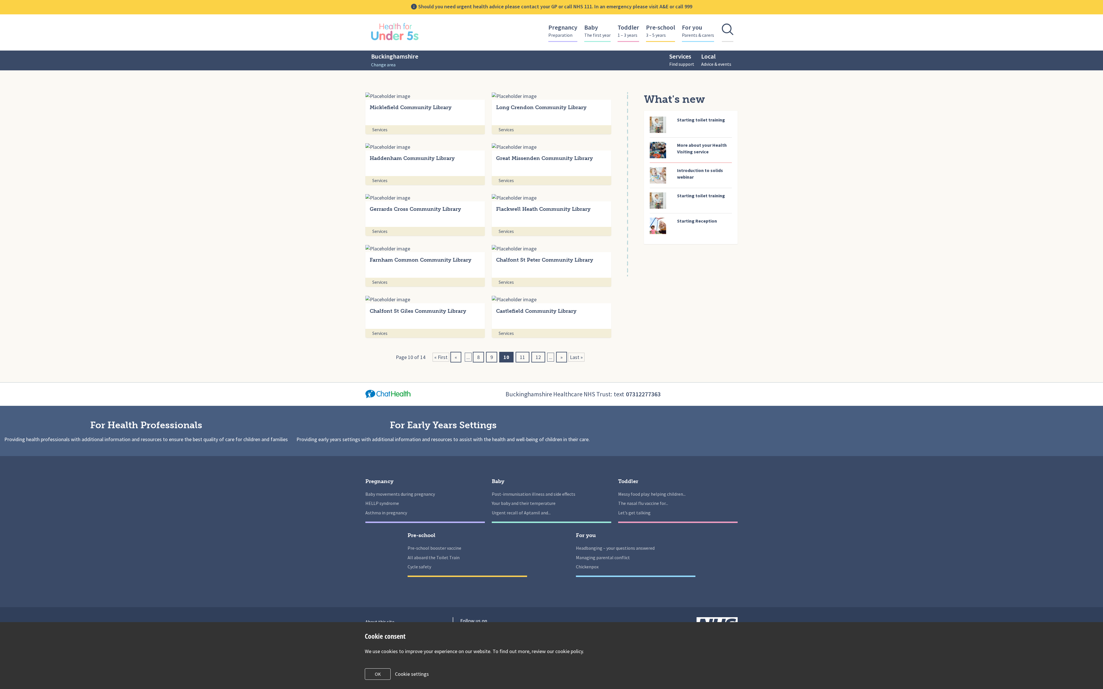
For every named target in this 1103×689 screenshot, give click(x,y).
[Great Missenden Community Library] (551, 146)
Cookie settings (412, 674)
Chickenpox (587, 567)
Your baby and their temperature (524, 503)
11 (522, 357)
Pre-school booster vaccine (434, 548)
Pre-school (660, 30)
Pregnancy (562, 30)
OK (378, 674)
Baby (597, 30)
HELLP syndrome (382, 503)
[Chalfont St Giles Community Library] (425, 299)
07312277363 (643, 394)
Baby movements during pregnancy (400, 494)
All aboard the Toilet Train (434, 557)
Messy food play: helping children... (652, 494)
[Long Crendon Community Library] (551, 96)
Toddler (628, 30)
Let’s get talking (634, 513)
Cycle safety (419, 567)
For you (698, 30)
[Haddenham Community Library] (425, 146)
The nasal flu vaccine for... (643, 503)
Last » (576, 357)
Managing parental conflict (603, 557)
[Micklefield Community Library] (425, 96)
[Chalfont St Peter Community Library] (551, 248)
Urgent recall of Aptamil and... (521, 513)
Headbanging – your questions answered (615, 548)
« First (441, 357)
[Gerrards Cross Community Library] (425, 197)
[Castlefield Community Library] (551, 299)
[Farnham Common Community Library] (425, 248)
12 (538, 357)
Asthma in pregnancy (386, 513)
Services (681, 59)
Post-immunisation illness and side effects (533, 494)
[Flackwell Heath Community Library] (551, 197)
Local (716, 59)
